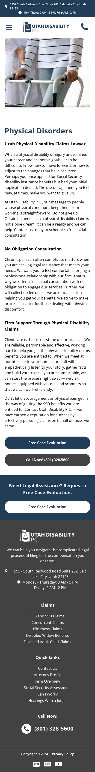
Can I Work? (47, 694)
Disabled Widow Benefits (47, 635)
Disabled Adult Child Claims (47, 641)
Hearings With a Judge (47, 700)
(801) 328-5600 (54, 728)
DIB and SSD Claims (48, 616)
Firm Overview (47, 681)
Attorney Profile (47, 674)
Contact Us (47, 668)
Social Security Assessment (47, 687)
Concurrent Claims (47, 622)
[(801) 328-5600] (26, 729)
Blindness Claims (47, 628)
